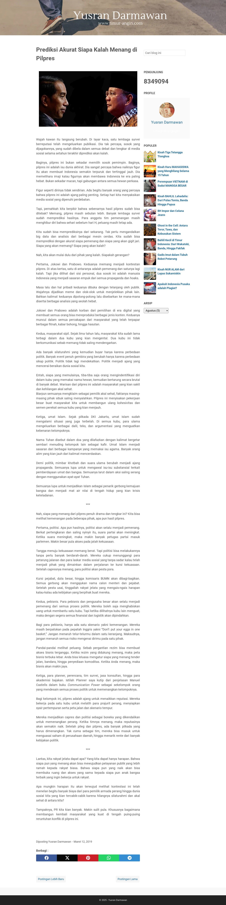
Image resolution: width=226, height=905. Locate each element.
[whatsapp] (108, 857)
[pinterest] (88, 857)
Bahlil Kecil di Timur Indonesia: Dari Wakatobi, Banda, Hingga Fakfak (173, 244)
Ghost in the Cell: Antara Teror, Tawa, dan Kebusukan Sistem (173, 229)
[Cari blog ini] (188, 40)
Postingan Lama (128, 879)
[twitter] (67, 857)
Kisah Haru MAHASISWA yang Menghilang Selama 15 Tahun (173, 171)
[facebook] (46, 857)
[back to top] (220, 898)
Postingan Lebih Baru (51, 879)
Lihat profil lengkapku (167, 131)
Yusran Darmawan (167, 122)
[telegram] (129, 857)
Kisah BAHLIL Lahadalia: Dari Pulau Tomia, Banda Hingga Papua (173, 200)
